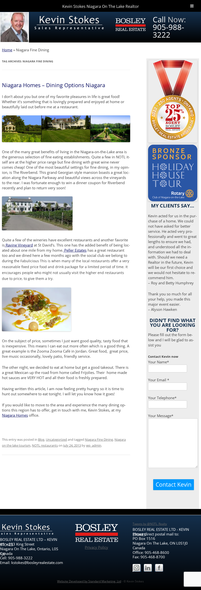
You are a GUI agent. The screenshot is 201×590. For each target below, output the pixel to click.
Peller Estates (75, 250)
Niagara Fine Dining (99, 439)
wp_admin (93, 445)
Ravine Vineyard (19, 245)
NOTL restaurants (45, 445)
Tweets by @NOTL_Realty (150, 524)
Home (7, 49)
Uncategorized (56, 439)
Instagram (137, 568)
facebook (159, 568)
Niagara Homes (15, 415)
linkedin (148, 568)
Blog (41, 439)
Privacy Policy (96, 547)
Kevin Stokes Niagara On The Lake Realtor (100, 6)
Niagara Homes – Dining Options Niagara (53, 85)
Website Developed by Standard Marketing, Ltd (89, 581)
